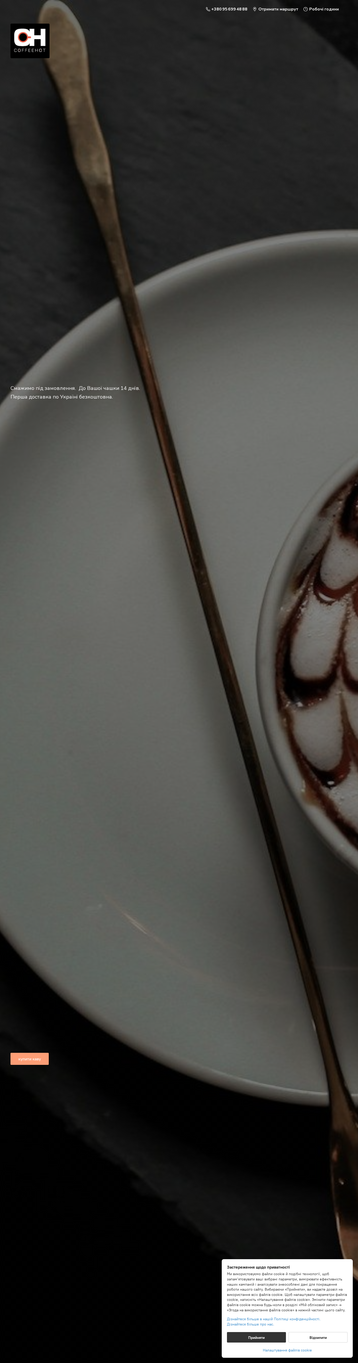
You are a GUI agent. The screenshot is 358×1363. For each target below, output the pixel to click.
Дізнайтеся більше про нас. (250, 1324)
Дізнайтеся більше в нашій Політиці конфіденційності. (274, 1319)
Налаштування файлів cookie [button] (287, 1350)
